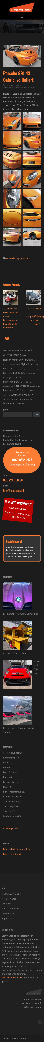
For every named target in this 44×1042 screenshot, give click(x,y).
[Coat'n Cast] (22, 7)
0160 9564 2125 (22, 459)
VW (31, 399)
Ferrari (6, 368)
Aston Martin (23, 350)
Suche (5, 410)
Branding (28, 359)
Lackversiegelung (31, 373)
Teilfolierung (8, 399)
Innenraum (29, 369)
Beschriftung (10, 359)
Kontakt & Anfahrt (10, 908)
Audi (30, 350)
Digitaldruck (27, 364)
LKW (15, 378)
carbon (12, 365)
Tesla (15, 399)
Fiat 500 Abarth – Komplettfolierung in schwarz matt (35, 316)
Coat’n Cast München (12, 894)
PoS (13, 390)
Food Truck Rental (12, 854)
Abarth (5, 350)
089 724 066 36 (13, 480)
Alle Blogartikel (10, 828)
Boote (6, 762)
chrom (18, 365)
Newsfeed (6, 903)
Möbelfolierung (8, 386)
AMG (9, 350)
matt (20, 377)
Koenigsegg (36, 369)
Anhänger (15, 350)
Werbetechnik (10, 403)
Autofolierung (19, 87)
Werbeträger (21, 403)
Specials (7, 811)
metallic (24, 381)
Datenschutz (8, 913)
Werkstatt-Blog (9, 898)
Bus (5, 767)
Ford (12, 369)
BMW (21, 359)
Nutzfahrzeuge (21, 385)
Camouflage (6, 364)
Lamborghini (8, 377)
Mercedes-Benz (11, 381)
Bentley (24, 355)
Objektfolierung (35, 386)
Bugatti (36, 360)
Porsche (24, 258)
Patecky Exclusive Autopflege (17, 849)
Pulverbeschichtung (29, 87)
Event (36, 364)
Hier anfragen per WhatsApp (22, 464)
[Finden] (36, 414)
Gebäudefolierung (20, 369)
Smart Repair (6, 395)
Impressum (7, 918)
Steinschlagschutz (22, 395)
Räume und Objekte (12, 796)
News (5, 786)
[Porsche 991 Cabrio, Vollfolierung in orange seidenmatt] (32, 121)
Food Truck (8, 772)
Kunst (6, 777)
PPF (18, 390)
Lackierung (7, 373)
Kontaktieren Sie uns (12, 977)
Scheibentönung (28, 390)
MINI (30, 382)
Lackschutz (19, 372)
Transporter (23, 399)
